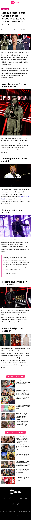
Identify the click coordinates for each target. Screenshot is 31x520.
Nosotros (19, 515)
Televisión (5, 9)
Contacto (11, 515)
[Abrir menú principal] (2, 2)
